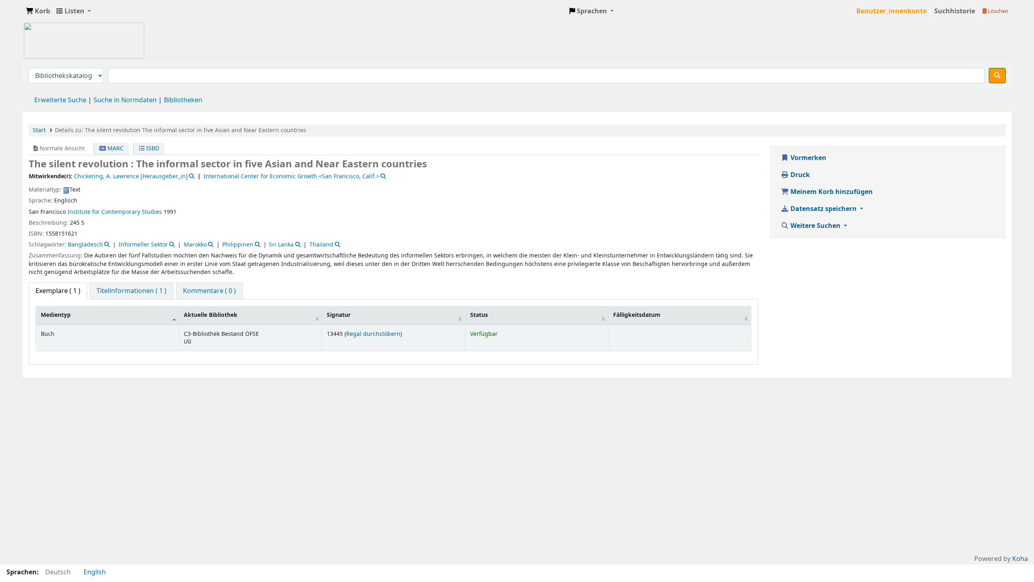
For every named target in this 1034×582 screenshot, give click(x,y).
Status (479, 315)
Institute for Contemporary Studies (114, 212)
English (95, 572)
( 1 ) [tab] (58, 291)
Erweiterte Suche (60, 100)
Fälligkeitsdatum (636, 315)
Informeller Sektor (143, 244)
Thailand (321, 244)
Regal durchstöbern (373, 334)
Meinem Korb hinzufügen (831, 192)
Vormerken (807, 158)
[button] (38, 11)
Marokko (195, 244)
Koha (1020, 559)
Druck (799, 175)
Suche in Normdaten (125, 100)
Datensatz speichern (823, 209)
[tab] (131, 291)
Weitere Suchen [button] (815, 226)
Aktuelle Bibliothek (210, 315)
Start (39, 130)
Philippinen (237, 244)
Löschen (997, 11)
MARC (115, 148)
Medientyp (56, 315)
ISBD (152, 148)
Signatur (339, 315)
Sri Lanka (281, 244)
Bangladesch (85, 244)
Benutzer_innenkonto (891, 11)
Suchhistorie (954, 11)
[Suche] (997, 75)
